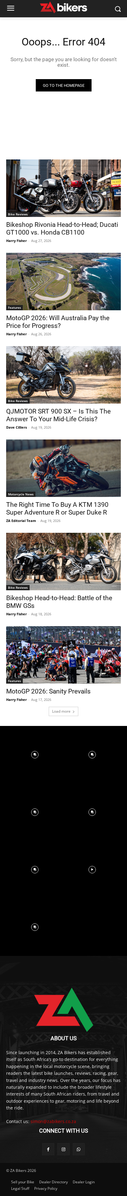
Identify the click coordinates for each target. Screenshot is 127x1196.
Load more (61, 711)
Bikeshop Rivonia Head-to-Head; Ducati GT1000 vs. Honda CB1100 (62, 228)
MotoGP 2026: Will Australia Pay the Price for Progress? (57, 321)
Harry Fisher (16, 240)
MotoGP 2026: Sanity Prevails (48, 691)
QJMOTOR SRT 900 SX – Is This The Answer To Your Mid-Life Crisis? (58, 415)
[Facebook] (48, 1149)
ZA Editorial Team (21, 520)
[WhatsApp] (79, 1149)
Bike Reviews (18, 214)
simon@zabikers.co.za (53, 1121)
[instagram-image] (34, 754)
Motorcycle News (21, 494)
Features (14, 307)
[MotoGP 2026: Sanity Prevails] (63, 655)
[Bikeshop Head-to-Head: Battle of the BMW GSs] (63, 561)
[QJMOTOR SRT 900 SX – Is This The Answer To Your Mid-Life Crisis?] (63, 375)
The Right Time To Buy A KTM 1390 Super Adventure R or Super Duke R (57, 508)
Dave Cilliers (16, 427)
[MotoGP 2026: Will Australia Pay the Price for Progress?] (63, 281)
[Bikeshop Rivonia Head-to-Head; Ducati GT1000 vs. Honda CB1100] (63, 188)
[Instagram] (63, 1149)
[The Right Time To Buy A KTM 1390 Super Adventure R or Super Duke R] (63, 468)
